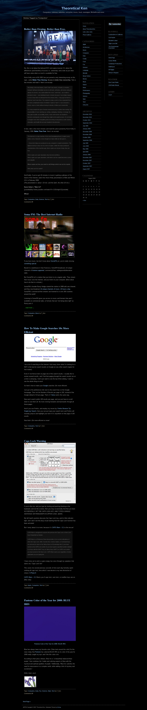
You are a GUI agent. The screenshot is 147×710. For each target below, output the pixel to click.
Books (84, 50)
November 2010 (87, 117)
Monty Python (86, 76)
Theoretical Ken (74, 8)
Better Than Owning (40, 80)
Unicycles (85, 104)
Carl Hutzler (112, 37)
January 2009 (86, 128)
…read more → (29, 308)
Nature (85, 84)
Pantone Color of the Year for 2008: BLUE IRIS (50, 644)
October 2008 (86, 137)
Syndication (113, 24)
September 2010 (87, 123)
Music (37, 313)
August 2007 (86, 169)
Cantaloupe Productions (115, 63)
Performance (86, 90)
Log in (110, 94)
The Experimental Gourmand (113, 47)
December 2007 (87, 157)
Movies (85, 79)
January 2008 (86, 154)
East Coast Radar (114, 82)
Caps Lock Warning (35, 441)
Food (84, 61)
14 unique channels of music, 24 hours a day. (55, 289)
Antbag (59, 707)
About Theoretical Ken (89, 29)
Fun (40, 691)
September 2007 (87, 166)
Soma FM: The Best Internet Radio (43, 214)
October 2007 (86, 163)
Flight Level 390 (113, 43)
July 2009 (85, 126)
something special (30, 263)
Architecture (86, 47)
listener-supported (38, 270)
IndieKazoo (112, 66)
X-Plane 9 (32, 573)
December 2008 (87, 131)
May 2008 (85, 149)
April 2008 (85, 151)
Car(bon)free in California (116, 34)
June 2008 (86, 146)
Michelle (85, 73)
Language (85, 70)
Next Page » (27, 701)
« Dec (84, 200)
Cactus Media (112, 60)
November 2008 (87, 134)
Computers (31, 199)
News (84, 87)
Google (45, 385)
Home (84, 26)
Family (84, 58)
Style (49, 691)
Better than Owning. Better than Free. (45, 29)
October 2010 (86, 120)
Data (36, 199)
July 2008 (85, 143)
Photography (86, 93)
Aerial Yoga (112, 57)
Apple (29, 585)
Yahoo (53, 395)
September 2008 (87, 140)
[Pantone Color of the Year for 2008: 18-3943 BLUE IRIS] (50, 640)
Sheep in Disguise (114, 72)
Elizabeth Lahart (113, 40)
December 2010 (87, 114)
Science (41, 199)
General (85, 67)
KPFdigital (111, 69)
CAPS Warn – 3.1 (58, 527)
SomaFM (54, 261)
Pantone (38, 652)
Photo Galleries (87, 34)
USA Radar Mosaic (114, 85)
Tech (46, 199)
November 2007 (87, 160)
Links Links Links (87, 32)
